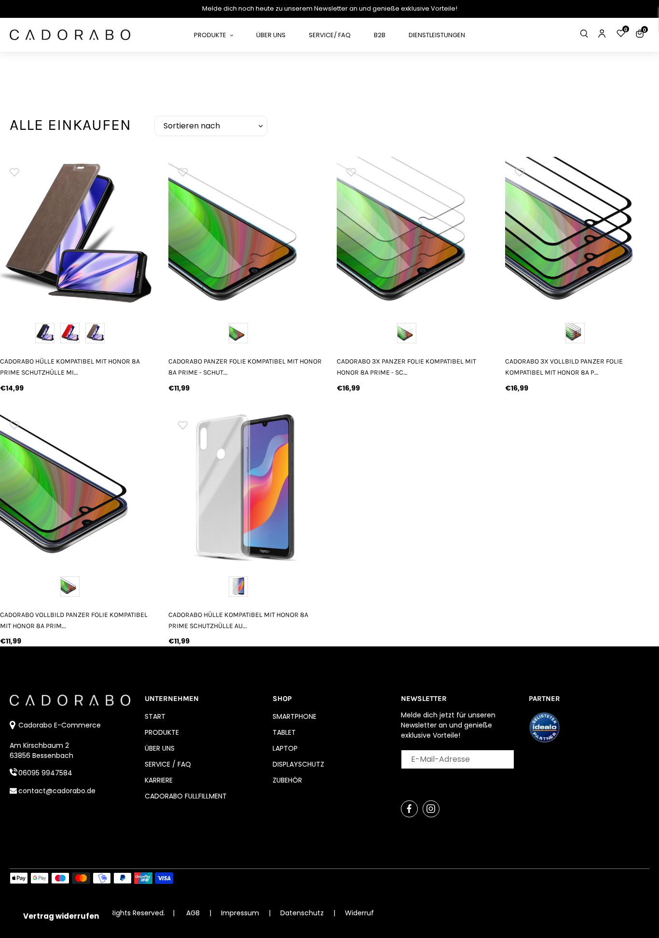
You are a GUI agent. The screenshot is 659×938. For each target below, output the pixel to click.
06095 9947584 (45, 773)
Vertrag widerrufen (61, 916)
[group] (77, 234)
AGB (193, 913)
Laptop (285, 748)
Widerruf (359, 913)
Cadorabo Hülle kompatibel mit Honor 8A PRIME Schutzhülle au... (238, 620)
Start (155, 716)
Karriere (159, 780)
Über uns (160, 748)
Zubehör (287, 780)
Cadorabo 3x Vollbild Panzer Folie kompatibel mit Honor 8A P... (564, 367)
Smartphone (294, 716)
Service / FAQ (168, 764)
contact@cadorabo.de (57, 791)
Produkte (162, 732)
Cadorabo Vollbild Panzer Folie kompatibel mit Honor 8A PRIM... (74, 620)
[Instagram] (431, 808)
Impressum (241, 913)
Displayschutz (298, 764)
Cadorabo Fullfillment (186, 796)
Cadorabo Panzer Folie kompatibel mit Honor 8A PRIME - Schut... (245, 367)
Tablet (284, 732)
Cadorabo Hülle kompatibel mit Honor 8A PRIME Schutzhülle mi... (70, 367)
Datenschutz (303, 913)
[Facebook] (409, 808)
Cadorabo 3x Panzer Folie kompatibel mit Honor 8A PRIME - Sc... (406, 367)
